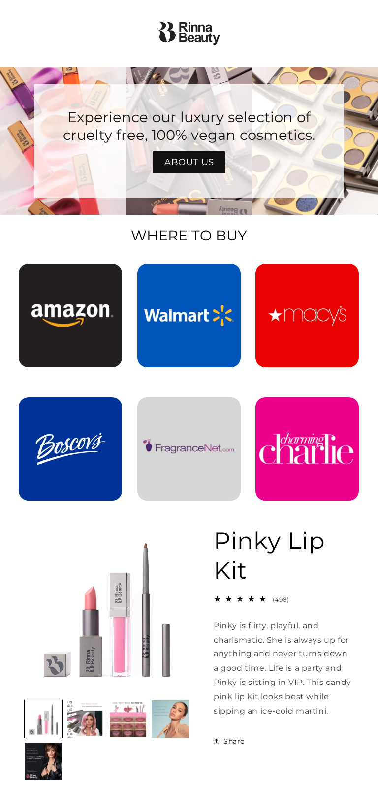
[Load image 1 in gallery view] (43, 719)
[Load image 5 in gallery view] (43, 761)
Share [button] (234, 741)
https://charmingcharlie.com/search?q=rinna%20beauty (307, 411)
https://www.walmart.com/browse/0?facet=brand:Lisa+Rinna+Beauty (189, 277)
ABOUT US (189, 162)
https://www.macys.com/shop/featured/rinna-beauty (307, 277)
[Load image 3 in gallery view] (128, 719)
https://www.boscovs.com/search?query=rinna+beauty (70, 411)
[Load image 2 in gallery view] (85, 719)
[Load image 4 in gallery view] (170, 719)
